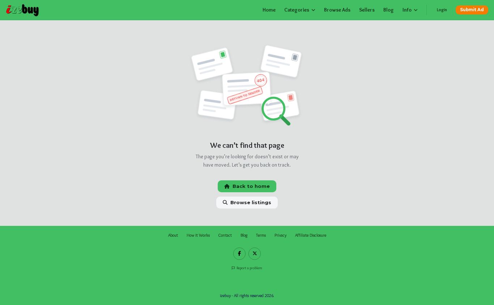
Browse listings (250, 202)
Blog (388, 10)
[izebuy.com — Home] (22, 10)
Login (442, 9)
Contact (225, 235)
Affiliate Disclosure (310, 235)
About (173, 235)
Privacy (280, 235)
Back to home (251, 186)
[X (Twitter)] (254, 254)
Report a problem (249, 268)
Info (407, 10)
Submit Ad (472, 9)
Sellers (367, 10)
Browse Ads (337, 10)
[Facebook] (239, 254)
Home (269, 10)
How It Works (198, 235)
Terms (261, 235)
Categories (296, 10)
